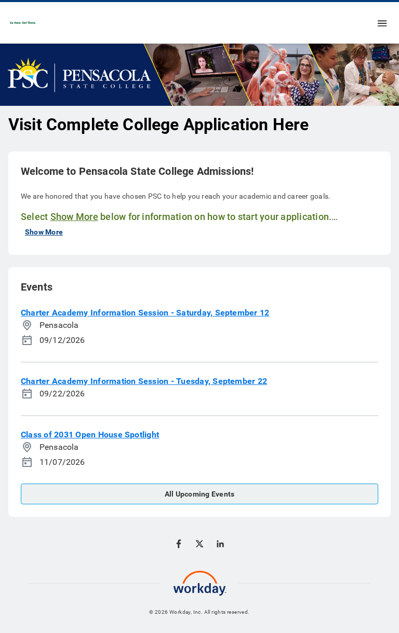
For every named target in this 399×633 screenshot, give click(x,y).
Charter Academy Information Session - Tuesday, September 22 (144, 381)
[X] (199, 543)
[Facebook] (178, 543)
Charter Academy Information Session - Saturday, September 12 (145, 313)
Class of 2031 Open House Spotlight (90, 434)
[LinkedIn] (220, 543)
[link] (22, 22)
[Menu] (382, 22)
